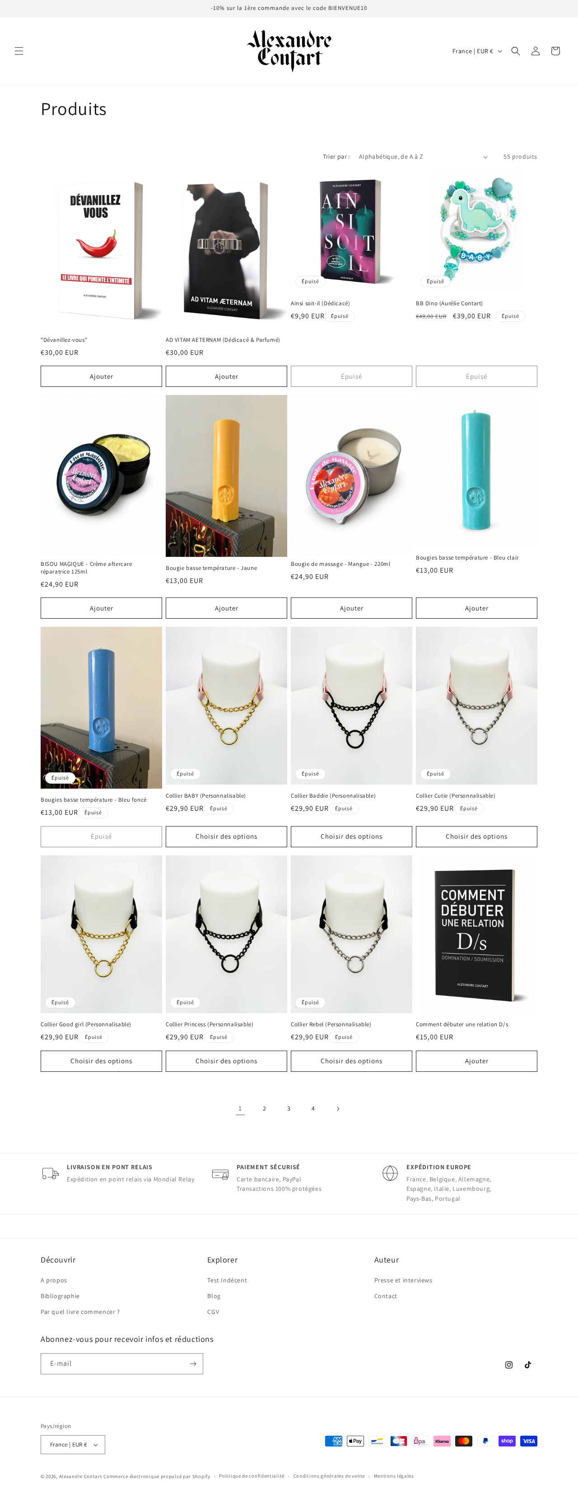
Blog (213, 1296)
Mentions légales (394, 1476)
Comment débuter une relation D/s (462, 1024)
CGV (213, 1312)
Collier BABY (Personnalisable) (206, 795)
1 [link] (240, 1108)
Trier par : (336, 156)
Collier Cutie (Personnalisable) (456, 795)
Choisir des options (226, 836)
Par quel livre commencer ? (80, 1312)
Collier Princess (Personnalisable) (209, 1024)
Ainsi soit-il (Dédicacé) (320, 303)
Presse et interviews (403, 1280)
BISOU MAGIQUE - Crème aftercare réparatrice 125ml (86, 567)
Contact (385, 1296)
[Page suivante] (338, 1109)
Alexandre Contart (81, 1476)
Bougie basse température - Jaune (211, 568)
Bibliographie (60, 1296)
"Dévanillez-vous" (64, 340)
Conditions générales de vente (329, 1476)
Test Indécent (227, 1280)
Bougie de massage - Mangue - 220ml (340, 564)
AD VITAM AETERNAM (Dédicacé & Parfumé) (223, 340)
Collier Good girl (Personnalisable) (86, 1024)
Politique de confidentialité (251, 1476)
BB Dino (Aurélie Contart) (449, 303)
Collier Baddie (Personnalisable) (333, 795)
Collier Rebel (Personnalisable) (331, 1024)
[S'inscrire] (193, 1363)
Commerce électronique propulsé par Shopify (156, 1476)
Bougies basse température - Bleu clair (467, 557)
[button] (19, 51)
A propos (54, 1280)
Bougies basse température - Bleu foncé (94, 800)
